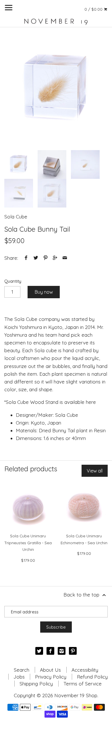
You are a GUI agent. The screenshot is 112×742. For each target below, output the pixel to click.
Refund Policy (92, 677)
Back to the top (82, 595)
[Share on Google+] (55, 258)
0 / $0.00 (94, 9)
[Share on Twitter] (36, 258)
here (91, 402)
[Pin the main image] (45, 258)
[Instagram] (61, 651)
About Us (50, 670)
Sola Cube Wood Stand (32, 402)
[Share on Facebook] (26, 258)
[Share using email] (64, 258)
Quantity (12, 281)
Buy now (44, 292)
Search (21, 670)
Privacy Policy (50, 677)
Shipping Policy (36, 684)
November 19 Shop (75, 695)
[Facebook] (50, 651)
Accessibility (85, 670)
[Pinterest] (73, 651)
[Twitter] (39, 651)
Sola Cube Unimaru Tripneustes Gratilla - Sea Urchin (28, 542)
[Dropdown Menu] (8, 7)
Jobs (19, 677)
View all (95, 471)
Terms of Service (82, 684)
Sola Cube (15, 217)
